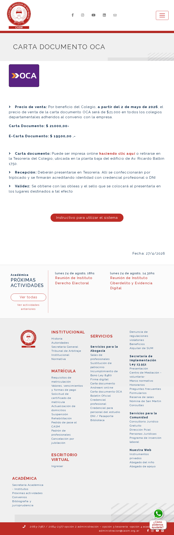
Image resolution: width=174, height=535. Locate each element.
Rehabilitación (61, 418)
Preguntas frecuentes (145, 388)
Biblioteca (97, 420)
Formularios (138, 393)
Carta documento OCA (106, 391)
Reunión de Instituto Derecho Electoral (74, 280)
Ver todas (28, 297)
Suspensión (59, 414)
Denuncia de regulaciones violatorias (139, 336)
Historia (57, 338)
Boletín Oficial (100, 395)
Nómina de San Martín (146, 401)
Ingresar (57, 466)
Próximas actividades (27, 493)
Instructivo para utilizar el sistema (87, 218)
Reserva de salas (142, 397)
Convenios (19, 497)
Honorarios (137, 384)
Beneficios (137, 344)
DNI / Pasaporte (102, 416)
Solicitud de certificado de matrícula (61, 398)
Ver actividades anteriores (28, 307)
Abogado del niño (142, 462)
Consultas (137, 405)
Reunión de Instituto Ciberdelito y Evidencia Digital (131, 283)
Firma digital (99, 379)
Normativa (58, 359)
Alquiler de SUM (142, 348)
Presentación (139, 368)
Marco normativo (141, 380)
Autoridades (60, 342)
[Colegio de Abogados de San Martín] (28, 341)
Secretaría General (64, 346)
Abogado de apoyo (143, 466)
